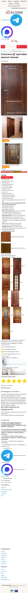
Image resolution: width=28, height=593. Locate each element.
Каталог (3, 569)
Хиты (2, 573)
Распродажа (4, 577)
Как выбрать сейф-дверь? (7, 394)
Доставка (4, 1)
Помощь (10, 1)
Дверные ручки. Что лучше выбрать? (9, 402)
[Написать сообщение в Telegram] (16, 20)
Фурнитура (3, 493)
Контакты (17, 3)
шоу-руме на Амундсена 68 (11, 412)
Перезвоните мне (5, 579)
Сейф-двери (4, 491)
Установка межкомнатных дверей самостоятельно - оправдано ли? (13, 397)
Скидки (2, 575)
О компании (16, 1)
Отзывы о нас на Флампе (7, 385)
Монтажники (23, 1)
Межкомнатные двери (6, 489)
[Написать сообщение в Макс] (7, 32)
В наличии (3, 571)
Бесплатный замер (5, 39)
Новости (11, 3)
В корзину (7, 177)
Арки (2, 495)
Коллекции (3, 487)
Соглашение (4, 561)
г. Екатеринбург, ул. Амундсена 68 (18, 8)
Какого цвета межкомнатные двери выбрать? (15, 400)
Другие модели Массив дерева (8, 255)
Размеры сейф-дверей (10, 395)
